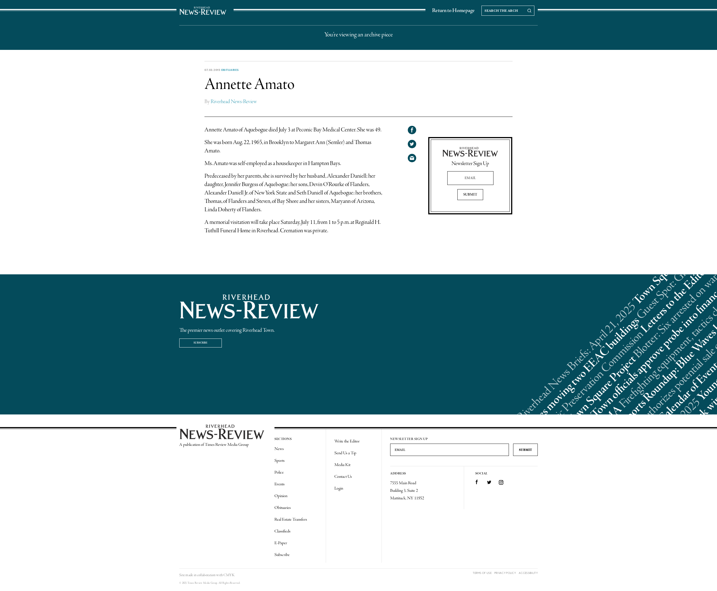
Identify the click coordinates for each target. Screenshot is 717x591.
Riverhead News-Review (234, 101)
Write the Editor (347, 441)
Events (279, 484)
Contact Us (343, 476)
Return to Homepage (453, 10)
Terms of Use (482, 572)
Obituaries (230, 69)
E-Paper (280, 543)
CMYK (229, 575)
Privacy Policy (505, 572)
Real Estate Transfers (290, 519)
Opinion (280, 496)
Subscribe (201, 343)
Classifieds (282, 531)
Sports (279, 460)
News (279, 449)
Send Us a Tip (345, 453)
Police (279, 472)
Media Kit (342, 465)
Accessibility (528, 572)
